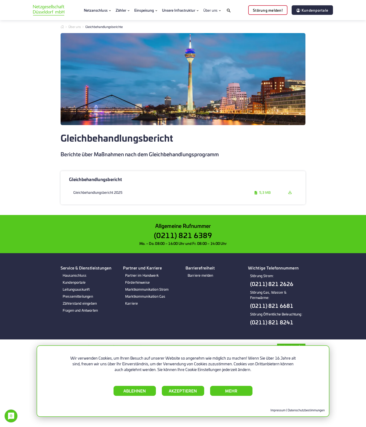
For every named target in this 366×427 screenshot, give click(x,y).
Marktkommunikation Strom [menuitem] (147, 289)
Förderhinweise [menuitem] (137, 282)
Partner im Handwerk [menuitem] (142, 275)
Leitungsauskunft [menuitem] (76, 289)
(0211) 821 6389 (183, 235)
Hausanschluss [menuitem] (74, 275)
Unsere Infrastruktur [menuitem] (178, 10)
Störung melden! (268, 10)
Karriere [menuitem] (131, 303)
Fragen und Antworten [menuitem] (80, 310)
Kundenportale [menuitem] (74, 282)
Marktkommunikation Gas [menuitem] (145, 296)
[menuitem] (228, 10)
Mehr (231, 391)
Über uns (74, 26)
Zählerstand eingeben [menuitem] (80, 303)
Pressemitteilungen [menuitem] (78, 296)
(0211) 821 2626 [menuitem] (271, 284)
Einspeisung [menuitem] (144, 10)
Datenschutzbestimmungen (306, 410)
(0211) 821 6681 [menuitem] (271, 306)
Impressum (278, 410)
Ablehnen (134, 391)
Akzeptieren (183, 391)
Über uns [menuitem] (210, 10)
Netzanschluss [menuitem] (96, 10)
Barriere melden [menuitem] (200, 275)
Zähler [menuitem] (121, 10)
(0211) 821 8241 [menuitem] (271, 322)
